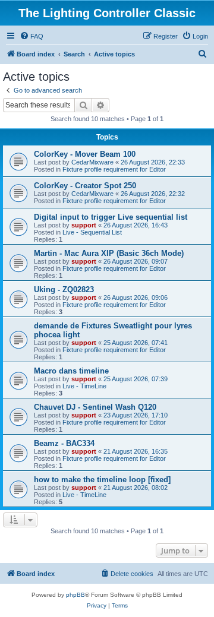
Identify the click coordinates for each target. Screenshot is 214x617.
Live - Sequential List (92, 232)
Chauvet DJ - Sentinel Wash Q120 (95, 407)
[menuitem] (31, 36)
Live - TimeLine (84, 386)
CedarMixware (92, 162)
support (83, 225)
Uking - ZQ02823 (64, 289)
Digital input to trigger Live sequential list (110, 217)
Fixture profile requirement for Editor (114, 169)
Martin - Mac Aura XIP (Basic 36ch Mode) (109, 253)
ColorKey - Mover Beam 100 (85, 154)
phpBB (75, 594)
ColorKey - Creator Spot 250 (85, 185)
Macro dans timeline (71, 370)
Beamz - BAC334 (64, 443)
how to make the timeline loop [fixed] (102, 479)
